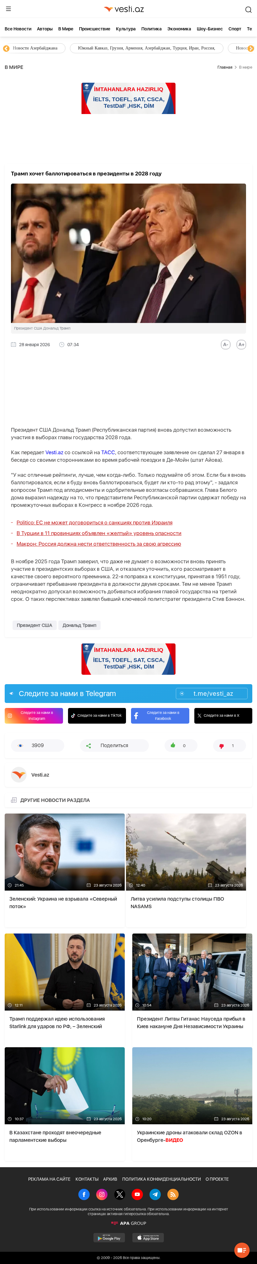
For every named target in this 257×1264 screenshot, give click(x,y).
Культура (126, 28)
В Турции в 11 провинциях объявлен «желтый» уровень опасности (99, 533)
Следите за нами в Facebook (163, 715)
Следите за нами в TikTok (99, 715)
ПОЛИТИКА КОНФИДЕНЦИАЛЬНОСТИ (161, 1179)
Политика (151, 28)
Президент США (34, 625)
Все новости (18, 28)
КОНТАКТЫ (87, 1179)
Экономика (179, 28)
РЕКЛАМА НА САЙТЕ (49, 1179)
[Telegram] (155, 1195)
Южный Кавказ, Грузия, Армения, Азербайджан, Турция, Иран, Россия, (146, 48)
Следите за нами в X (221, 715)
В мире (65, 28)
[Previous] (6, 49)
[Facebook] (84, 1195)
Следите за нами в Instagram (37, 715)
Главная (225, 67)
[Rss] (173, 1195)
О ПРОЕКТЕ (217, 1179)
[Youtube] (137, 1195)
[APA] (128, 1223)
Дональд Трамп (79, 625)
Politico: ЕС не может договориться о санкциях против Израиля (94, 522)
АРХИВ (110, 1179)
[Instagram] (102, 1195)
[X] (119, 1195)
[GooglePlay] (109, 1237)
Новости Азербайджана (35, 48)
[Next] (250, 49)
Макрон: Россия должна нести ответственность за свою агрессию (99, 544)
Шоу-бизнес (210, 28)
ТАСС (108, 452)
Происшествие (94, 28)
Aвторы (45, 28)
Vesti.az (54, 452)
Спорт (234, 28)
